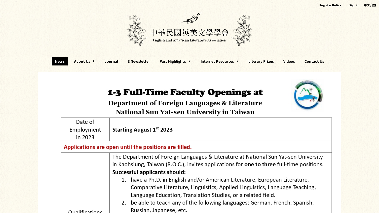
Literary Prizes (261, 61)
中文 (367, 5)
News (60, 61)
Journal (111, 61)
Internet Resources (215, 62)
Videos (289, 61)
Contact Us (314, 61)
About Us (80, 62)
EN (374, 5)
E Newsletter (139, 61)
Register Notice (330, 5)
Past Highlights (172, 62)
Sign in (353, 5)
